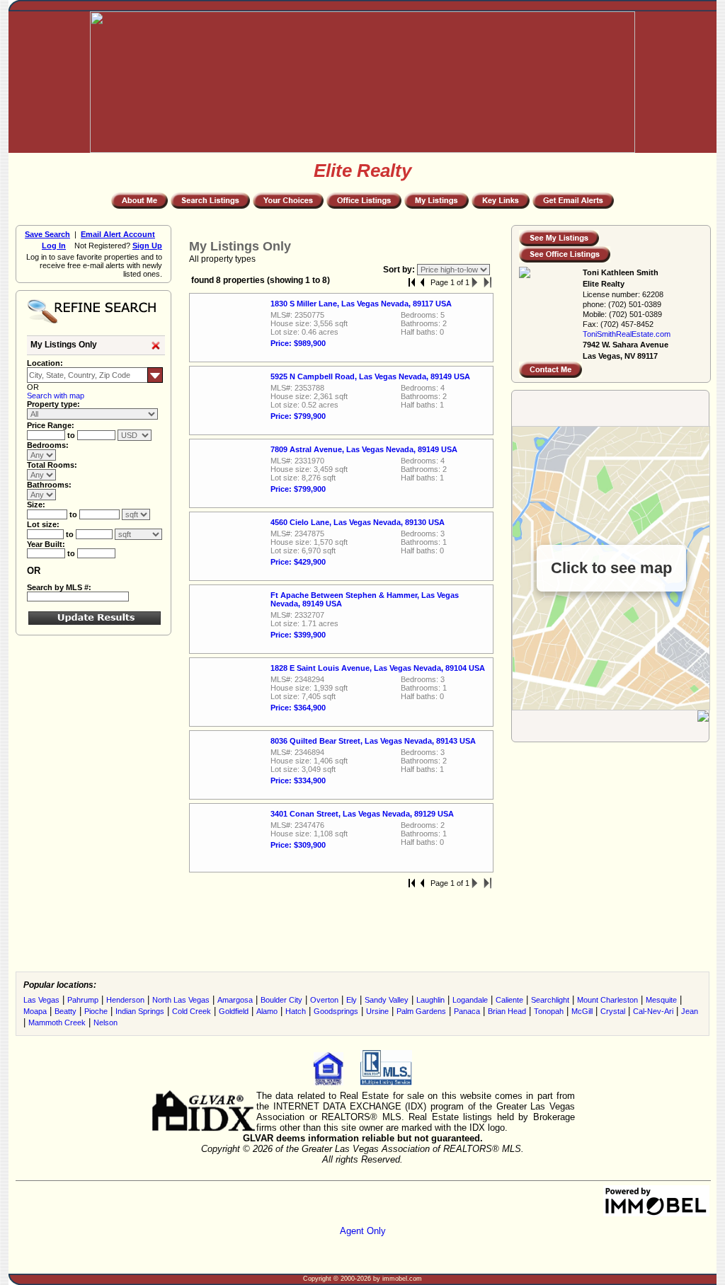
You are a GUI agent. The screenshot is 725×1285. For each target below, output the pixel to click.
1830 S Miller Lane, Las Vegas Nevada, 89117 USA (361, 303)
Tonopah (549, 1011)
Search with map (55, 395)
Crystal (612, 1011)
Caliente (509, 1000)
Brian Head (507, 1011)
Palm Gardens (421, 1011)
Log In (54, 245)
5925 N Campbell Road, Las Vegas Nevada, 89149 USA (370, 376)
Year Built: (46, 544)
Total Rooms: (52, 465)
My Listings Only (63, 345)
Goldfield (234, 1011)
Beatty (65, 1011)
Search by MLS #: (59, 587)
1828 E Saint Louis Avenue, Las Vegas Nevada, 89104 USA (377, 668)
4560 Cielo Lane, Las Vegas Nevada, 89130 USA (357, 522)
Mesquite (661, 1000)
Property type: (53, 404)
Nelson (105, 1022)
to (72, 435)
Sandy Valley (387, 1000)
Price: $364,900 (298, 707)
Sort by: (400, 270)
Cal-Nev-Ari (653, 1011)
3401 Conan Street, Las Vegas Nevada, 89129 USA (362, 813)
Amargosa (235, 1000)
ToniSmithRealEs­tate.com (626, 334)
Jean (689, 1011)
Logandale (470, 1000)
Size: (36, 504)
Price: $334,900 (298, 780)
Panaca (467, 1011)
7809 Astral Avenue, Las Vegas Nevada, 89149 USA (363, 449)
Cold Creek (191, 1011)
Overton (324, 1000)
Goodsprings (336, 1011)
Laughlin (430, 1000)
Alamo (267, 1011)
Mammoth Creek (57, 1022)
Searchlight (550, 1000)
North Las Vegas (181, 1000)
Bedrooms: (48, 445)
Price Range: (50, 425)
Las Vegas (41, 1000)
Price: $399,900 (298, 634)
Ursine (377, 1011)
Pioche (96, 1011)
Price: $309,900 (298, 845)
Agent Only (363, 1231)
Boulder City (281, 1000)
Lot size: (43, 524)
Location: (45, 363)
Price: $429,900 (298, 562)
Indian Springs (139, 1011)
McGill (582, 1011)
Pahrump (82, 1000)
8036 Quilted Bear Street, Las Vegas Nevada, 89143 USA (373, 741)
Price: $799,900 (298, 416)
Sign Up (147, 245)
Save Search (47, 234)
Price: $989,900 (298, 343)
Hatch (295, 1011)
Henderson (125, 1000)
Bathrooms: (49, 484)
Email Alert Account (118, 234)
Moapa (35, 1011)
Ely (351, 1000)
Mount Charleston (607, 1000)
